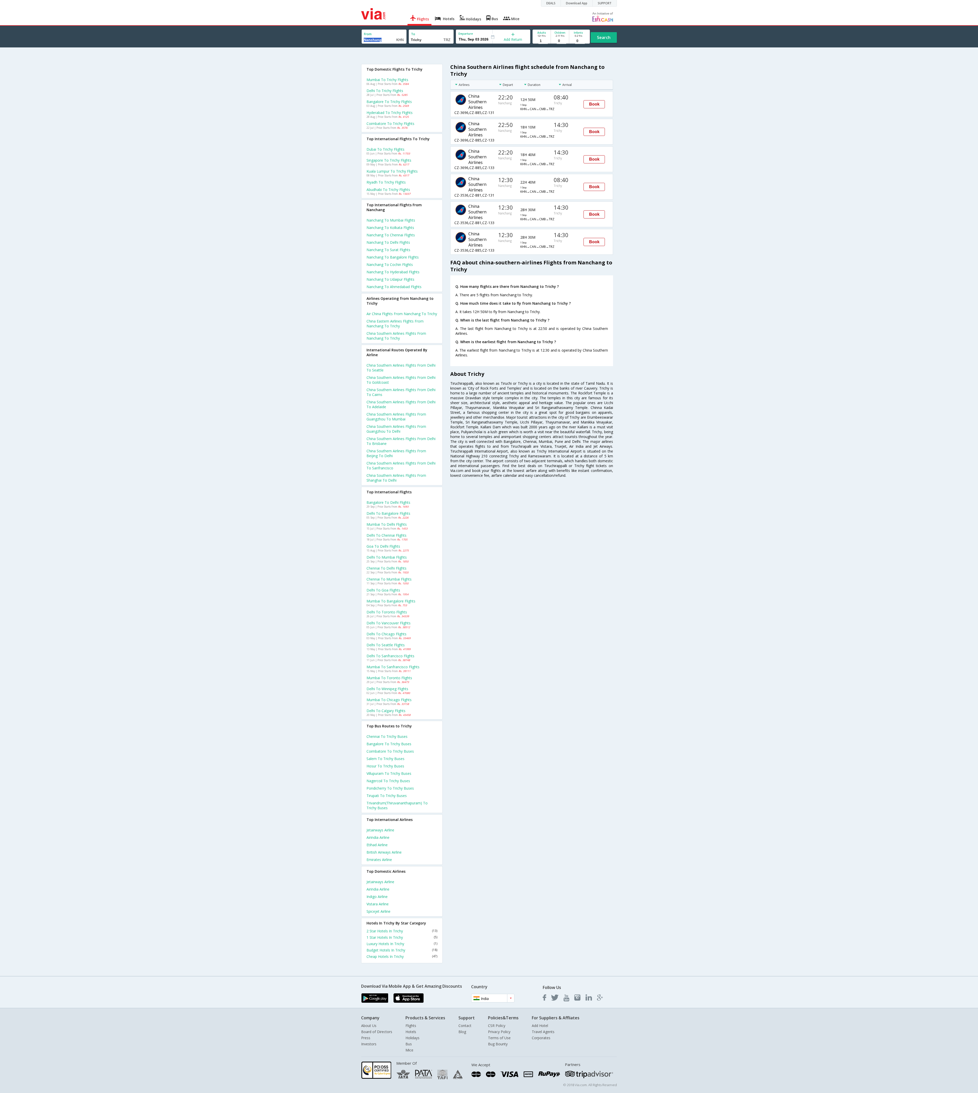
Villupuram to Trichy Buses (388, 773)
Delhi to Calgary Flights (385, 710)
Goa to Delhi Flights (383, 546)
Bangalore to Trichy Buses (388, 743)
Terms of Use (499, 1037)
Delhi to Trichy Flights (384, 90)
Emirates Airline (379, 859)
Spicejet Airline (378, 911)
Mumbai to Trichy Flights (387, 79)
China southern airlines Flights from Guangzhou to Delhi (396, 429)
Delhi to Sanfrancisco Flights (390, 655)
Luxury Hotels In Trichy (401, 943)
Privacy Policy (499, 1031)
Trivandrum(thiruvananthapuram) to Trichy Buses (397, 805)
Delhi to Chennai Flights (386, 535)
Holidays (412, 1037)
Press (365, 1037)
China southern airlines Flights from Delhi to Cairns (401, 392)
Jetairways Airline (380, 830)
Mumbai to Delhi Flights (386, 524)
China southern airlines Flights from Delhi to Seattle (401, 367)
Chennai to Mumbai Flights (389, 579)
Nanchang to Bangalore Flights (392, 257)
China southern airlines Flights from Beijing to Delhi (396, 453)
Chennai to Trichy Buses (387, 736)
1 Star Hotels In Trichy (401, 937)
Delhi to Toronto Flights (386, 612)
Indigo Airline (377, 896)
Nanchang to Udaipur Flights (390, 279)
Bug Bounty (498, 1043)
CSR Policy (496, 1025)
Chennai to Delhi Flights (386, 568)
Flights (410, 1025)
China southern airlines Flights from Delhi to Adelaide (401, 404)
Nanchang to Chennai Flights (390, 235)
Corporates (541, 1037)
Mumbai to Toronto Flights (389, 677)
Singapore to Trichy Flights (388, 160)
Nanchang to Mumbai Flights (390, 220)
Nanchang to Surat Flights (388, 249)
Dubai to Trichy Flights (385, 149)
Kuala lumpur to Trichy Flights (392, 171)
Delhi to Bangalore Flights (388, 513)
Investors (368, 1043)
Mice (409, 1050)
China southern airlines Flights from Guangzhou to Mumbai (396, 416)
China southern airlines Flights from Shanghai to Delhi (396, 478)
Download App (576, 3)
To (413, 34)
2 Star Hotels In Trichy (401, 931)
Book (594, 104)
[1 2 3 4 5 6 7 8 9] (541, 41)
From (368, 34)
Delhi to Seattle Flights (385, 644)
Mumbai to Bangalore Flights (390, 601)
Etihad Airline (377, 844)
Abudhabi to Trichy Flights (388, 189)
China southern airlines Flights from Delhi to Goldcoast (401, 380)
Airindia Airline (377, 837)
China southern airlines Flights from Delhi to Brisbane (401, 441)
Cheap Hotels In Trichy (401, 956)
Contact (464, 1025)
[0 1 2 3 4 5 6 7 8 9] (560, 41)
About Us (368, 1025)
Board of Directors (376, 1031)
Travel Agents (543, 1031)
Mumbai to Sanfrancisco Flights (392, 666)
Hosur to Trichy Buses (385, 766)
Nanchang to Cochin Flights (389, 264)
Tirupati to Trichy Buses (386, 795)
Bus (408, 1043)
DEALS (550, 3)
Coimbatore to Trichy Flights (390, 123)
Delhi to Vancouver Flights (388, 623)
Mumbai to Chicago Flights (389, 699)
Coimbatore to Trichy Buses (390, 751)
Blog (462, 1031)
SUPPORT (605, 3)
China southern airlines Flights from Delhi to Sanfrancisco (401, 465)
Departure (465, 33)
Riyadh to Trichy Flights (386, 182)
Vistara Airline (377, 904)
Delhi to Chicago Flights (386, 634)
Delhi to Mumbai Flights (386, 557)
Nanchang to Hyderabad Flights (392, 271)
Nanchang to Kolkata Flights (390, 227)
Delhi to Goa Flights (383, 590)
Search (603, 37)
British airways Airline (384, 852)
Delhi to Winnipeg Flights (387, 688)
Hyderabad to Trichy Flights (389, 112)
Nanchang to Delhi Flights (388, 242)
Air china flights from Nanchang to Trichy (401, 313)
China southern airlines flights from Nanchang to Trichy (396, 336)
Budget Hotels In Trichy (401, 950)
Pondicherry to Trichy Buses (390, 788)
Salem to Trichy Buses (385, 758)
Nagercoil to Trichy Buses (388, 780)
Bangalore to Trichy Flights (389, 101)
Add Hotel (540, 1025)
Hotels (410, 1031)
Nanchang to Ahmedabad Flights (394, 286)
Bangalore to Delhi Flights (388, 502)
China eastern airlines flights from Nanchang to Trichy (395, 323)
